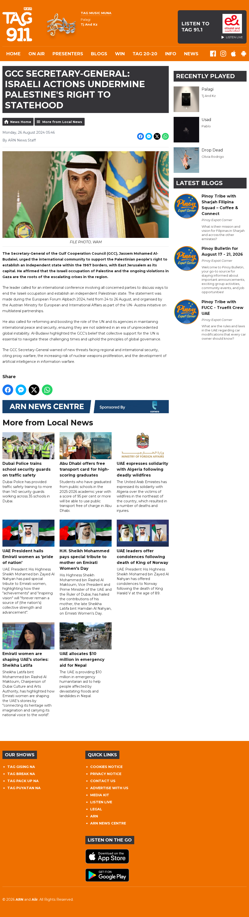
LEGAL (96, 809)
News (191, 53)
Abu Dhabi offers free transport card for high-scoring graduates (84, 469)
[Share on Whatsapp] (165, 136)
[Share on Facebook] (140, 136)
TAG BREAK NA (21, 774)
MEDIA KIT (99, 795)
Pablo (206, 126)
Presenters (68, 53)
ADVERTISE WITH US (109, 788)
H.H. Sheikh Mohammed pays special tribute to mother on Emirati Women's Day (84, 560)
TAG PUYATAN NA (24, 788)
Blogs (99, 53)
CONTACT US (103, 781)
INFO (170, 53)
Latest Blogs (199, 183)
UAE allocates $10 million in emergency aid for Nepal (82, 659)
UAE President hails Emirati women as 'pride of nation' (27, 557)
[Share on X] (157, 136)
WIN (120, 53)
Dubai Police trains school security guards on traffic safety (26, 469)
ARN (94, 816)
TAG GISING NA (21, 767)
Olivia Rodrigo (213, 157)
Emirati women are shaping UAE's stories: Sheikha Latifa (25, 659)
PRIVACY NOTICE (105, 774)
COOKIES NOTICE (106, 767)
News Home (20, 122)
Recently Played (205, 76)
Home (13, 53)
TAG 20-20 (145, 53)
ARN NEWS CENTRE (108, 823)
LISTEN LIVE (101, 802)
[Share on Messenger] (148, 136)
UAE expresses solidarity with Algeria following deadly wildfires (142, 469)
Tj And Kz (209, 96)
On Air (36, 53)
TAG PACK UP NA (23, 781)
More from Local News (62, 122)
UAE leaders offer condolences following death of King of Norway (142, 557)
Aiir (35, 899)
